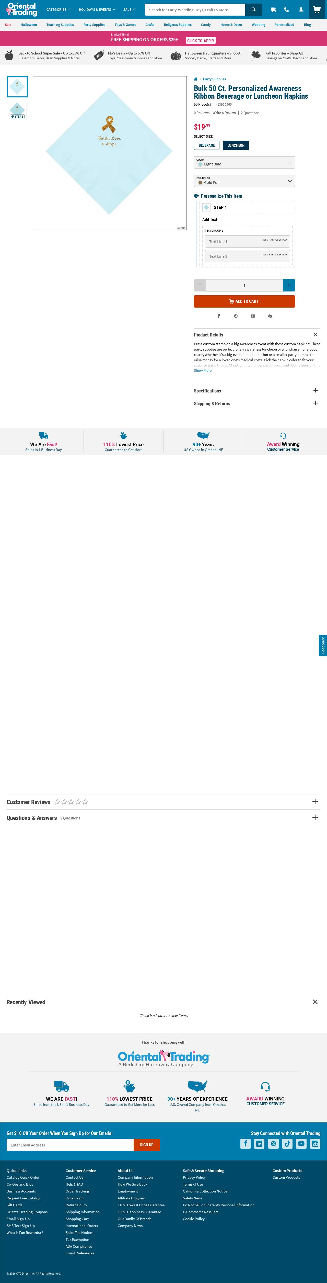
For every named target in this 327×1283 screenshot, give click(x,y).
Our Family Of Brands (134, 1218)
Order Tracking (77, 1191)
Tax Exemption (77, 1239)
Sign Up (147, 1144)
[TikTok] (287, 1144)
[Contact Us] (286, 9)
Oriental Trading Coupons (27, 1211)
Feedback (322, 645)
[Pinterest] (273, 1144)
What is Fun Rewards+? (25, 1232)
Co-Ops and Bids (20, 1184)
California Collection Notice (205, 1191)
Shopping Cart (77, 1218)
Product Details (208, 334)
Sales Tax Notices (79, 1232)
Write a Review (224, 112)
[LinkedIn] (259, 1144)
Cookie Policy (194, 1218)
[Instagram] (315, 1144)
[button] (109, 153)
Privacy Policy (194, 1177)
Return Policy (76, 1204)
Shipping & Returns (212, 403)
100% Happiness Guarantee (139, 1211)
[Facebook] (245, 1144)
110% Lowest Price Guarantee (141, 1204)
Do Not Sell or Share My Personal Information (218, 1204)
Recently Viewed (26, 1002)
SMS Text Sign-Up (21, 1225)
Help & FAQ (74, 1184)
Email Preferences (80, 1253)
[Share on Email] (253, 316)
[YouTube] (301, 1144)
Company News (130, 1225)
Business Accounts (21, 1191)
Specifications (207, 390)
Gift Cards (14, 1204)
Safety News (192, 1198)
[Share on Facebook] (218, 316)
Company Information (135, 1177)
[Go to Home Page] (196, 79)
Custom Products (286, 1177)
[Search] (253, 10)
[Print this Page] (270, 316)
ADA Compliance (79, 1246)
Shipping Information (83, 1211)
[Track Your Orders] (273, 9)
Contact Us (74, 1177)
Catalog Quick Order (23, 1177)
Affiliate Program (131, 1198)
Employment (128, 1191)
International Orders (82, 1225)
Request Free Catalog (23, 1198)
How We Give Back (132, 1184)
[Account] (301, 9)
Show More (203, 370)
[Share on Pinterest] (235, 316)
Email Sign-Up (18, 1218)
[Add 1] (289, 285)
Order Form (75, 1198)
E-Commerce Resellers (200, 1211)
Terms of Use (193, 1184)
